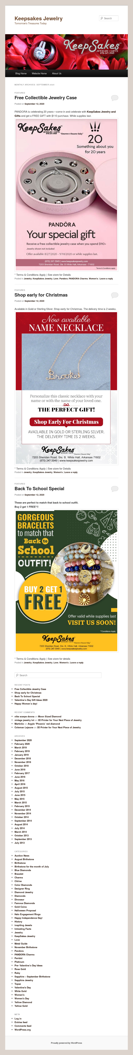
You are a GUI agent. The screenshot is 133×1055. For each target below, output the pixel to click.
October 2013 (22, 835)
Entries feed (21, 1022)
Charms (19, 877)
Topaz (18, 983)
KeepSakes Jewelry (42, 278)
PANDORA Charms (78, 278)
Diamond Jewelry (24, 892)
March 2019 (21, 747)
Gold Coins (21, 906)
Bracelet (19, 873)
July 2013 (20, 842)
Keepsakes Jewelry (39, 18)
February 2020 (22, 743)
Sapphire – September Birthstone (32, 976)
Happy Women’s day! (26, 703)
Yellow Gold (21, 1005)
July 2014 (20, 828)
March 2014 (21, 831)
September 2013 (23, 839)
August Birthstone (24, 859)
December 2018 (23, 758)
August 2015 (21, 787)
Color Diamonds (23, 885)
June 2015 (20, 795)
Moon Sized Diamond (49, 716)
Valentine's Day (23, 987)
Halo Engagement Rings (28, 914)
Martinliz (19, 723)
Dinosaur (19, 899)
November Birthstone (26, 947)
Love (56, 278)
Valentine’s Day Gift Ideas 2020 (31, 700)
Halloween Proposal (25, 910)
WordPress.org (23, 1029)
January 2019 (22, 754)
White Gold (20, 991)
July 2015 (20, 791)
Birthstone (20, 862)
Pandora (63, 278)
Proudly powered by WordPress (66, 1042)
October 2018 (22, 765)
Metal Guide (21, 943)
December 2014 (23, 809)
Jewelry (28, 278)
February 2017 (22, 773)
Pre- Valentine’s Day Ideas (28, 965)
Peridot (18, 958)
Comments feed (23, 1025)
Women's (93, 278)
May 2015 (19, 798)
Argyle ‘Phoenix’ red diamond (44, 723)
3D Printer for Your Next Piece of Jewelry (60, 720)
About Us (56, 73)
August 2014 (21, 824)
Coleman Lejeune (24, 727)
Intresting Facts (23, 928)
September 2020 (23, 740)
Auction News (22, 855)
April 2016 (20, 784)
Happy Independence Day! (28, 917)
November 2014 (23, 813)
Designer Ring (22, 888)
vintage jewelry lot (24, 720)
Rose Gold (20, 969)
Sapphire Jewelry (24, 980)
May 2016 (19, 780)
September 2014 (23, 820)
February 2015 (22, 806)
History (18, 921)
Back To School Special (39, 488)
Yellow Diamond (23, 1002)
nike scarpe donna (24, 716)
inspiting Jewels (23, 925)
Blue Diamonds (23, 870)
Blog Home (20, 73)
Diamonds (20, 895)
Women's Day (22, 998)
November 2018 (23, 762)
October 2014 (22, 817)
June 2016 (20, 776)
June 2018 (20, 769)
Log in (18, 1018)
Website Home (39, 73)
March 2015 (21, 802)
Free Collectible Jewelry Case (46, 97)
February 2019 (22, 751)
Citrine (18, 881)
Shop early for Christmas (41, 295)
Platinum (19, 961)
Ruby (17, 972)
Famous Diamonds (25, 903)
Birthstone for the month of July (32, 866)
